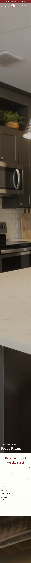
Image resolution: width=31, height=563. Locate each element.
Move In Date (5, 490)
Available (4, 497)
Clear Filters (5, 502)
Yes (3, 499)
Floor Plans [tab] (13, 506)
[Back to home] (8, 6)
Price (2, 477)
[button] (29, 6)
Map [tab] (21, 506)
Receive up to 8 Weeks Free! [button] (15, 1)
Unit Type (4, 483)
